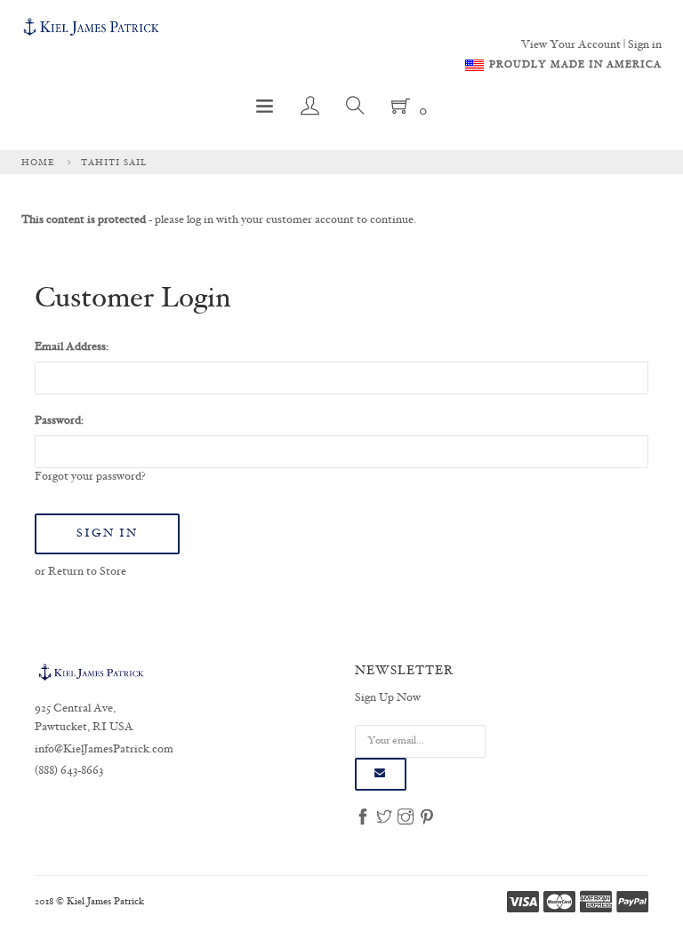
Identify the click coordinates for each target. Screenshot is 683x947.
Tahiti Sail (114, 162)
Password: (59, 421)
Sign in (645, 45)
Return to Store (87, 572)
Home (38, 162)
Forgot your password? (90, 477)
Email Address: (71, 347)
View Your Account (571, 45)
